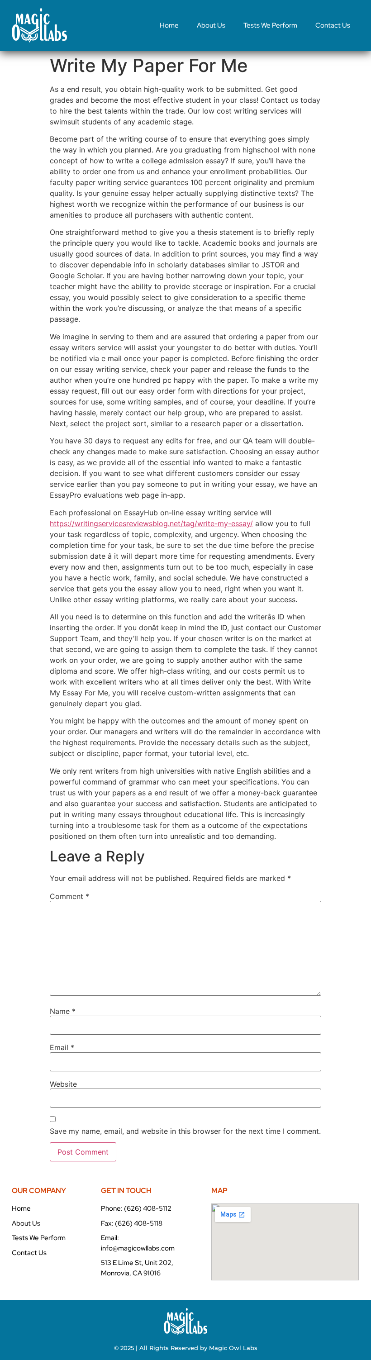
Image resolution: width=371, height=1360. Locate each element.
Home (169, 25)
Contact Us (332, 25)
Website (63, 1084)
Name (63, 1011)
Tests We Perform (270, 25)
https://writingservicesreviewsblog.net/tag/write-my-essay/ (151, 523)
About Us (211, 25)
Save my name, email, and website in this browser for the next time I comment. (185, 1131)
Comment (69, 896)
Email (62, 1047)
